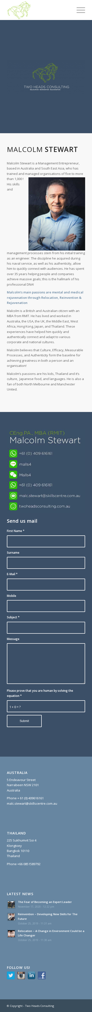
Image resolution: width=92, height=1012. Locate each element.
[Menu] (78, 10)
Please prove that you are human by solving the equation (40, 693)
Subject (13, 617)
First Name (16, 531)
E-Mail (12, 574)
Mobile (11, 596)
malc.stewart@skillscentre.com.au (32, 803)
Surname (13, 553)
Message (13, 639)
